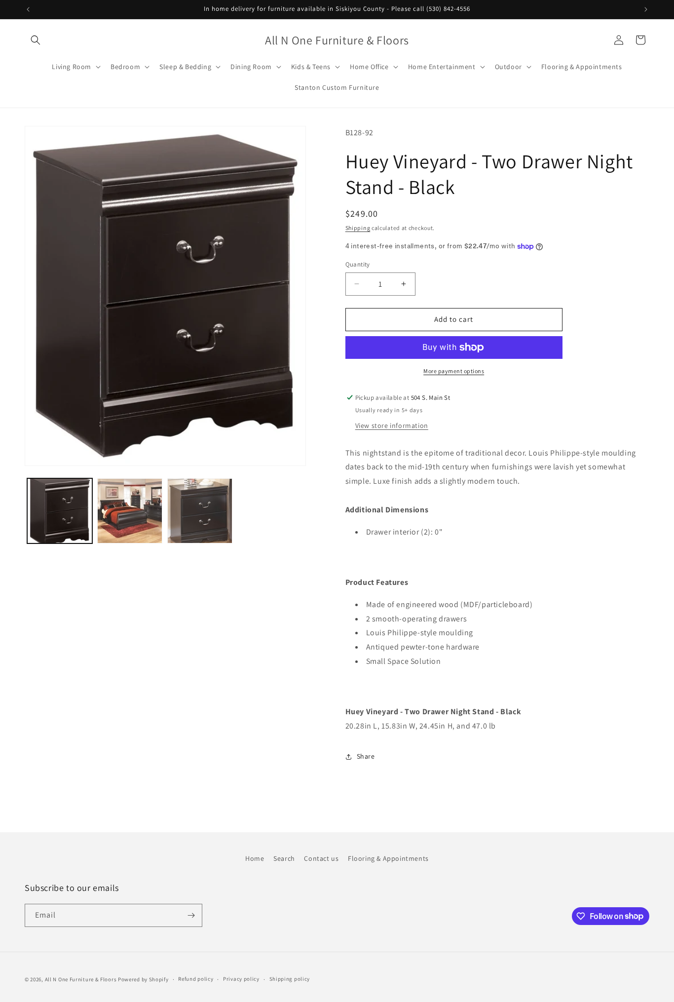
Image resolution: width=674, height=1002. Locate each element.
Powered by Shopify (143, 979)
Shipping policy (289, 978)
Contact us (321, 858)
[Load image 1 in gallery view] (59, 510)
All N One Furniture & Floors (81, 979)
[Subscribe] (191, 915)
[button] (35, 40)
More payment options (453, 371)
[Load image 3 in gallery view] (199, 510)
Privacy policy (241, 978)
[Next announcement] (646, 9)
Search (284, 858)
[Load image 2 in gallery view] (129, 510)
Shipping (358, 227)
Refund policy (195, 978)
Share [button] (366, 756)
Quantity (357, 264)
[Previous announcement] (28, 9)
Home (254, 858)
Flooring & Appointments (388, 858)
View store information (391, 425)
